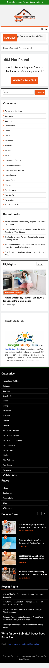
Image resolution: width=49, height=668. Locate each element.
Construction (10, 126)
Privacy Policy (8, 498)
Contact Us (7, 493)
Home (5, 48)
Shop (5, 503)
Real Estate (9, 195)
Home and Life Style (13, 160)
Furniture (8, 146)
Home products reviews (14, 170)
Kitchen (8, 185)
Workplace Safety (12, 205)
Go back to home (24, 80)
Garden (7, 150)
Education (9, 141)
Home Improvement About (24, 656)
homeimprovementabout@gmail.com (24, 644)
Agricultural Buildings (13, 111)
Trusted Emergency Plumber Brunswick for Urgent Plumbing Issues (24, 2)
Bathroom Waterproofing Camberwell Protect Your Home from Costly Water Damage (33, 543)
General (8, 155)
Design (7, 136)
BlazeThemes (24, 659)
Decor (7, 131)
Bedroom (8, 121)
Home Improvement (13, 165)
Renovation (9, 200)
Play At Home (10, 190)
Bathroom (9, 116)
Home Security (11, 175)
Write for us (7, 508)
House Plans (10, 180)
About (5, 488)
